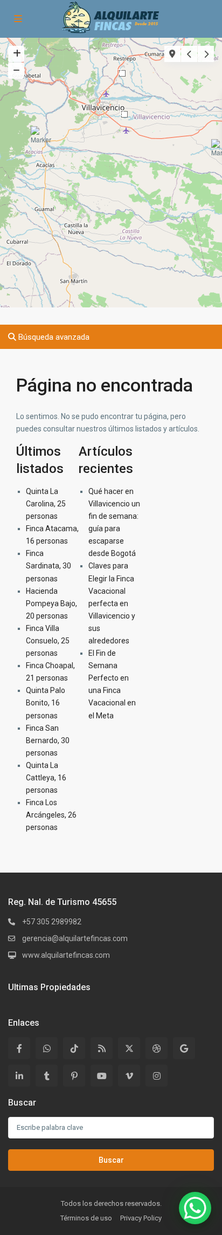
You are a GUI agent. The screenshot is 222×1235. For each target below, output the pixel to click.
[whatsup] (47, 1048)
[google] (184, 1048)
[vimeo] (129, 1076)
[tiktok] (74, 1048)
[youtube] (102, 1076)
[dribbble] (156, 1048)
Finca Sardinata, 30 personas (48, 565)
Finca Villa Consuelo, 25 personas (48, 640)
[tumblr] (47, 1076)
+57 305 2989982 (51, 921)
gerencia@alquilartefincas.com (75, 938)
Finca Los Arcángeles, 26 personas (51, 815)
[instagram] (156, 1076)
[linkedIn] (19, 1076)
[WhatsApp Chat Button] (195, 1208)
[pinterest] (74, 1076)
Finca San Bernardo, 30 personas (48, 740)
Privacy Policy (141, 1218)
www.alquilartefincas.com (66, 955)
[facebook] (19, 1048)
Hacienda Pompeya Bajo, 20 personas (51, 603)
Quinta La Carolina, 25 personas (46, 503)
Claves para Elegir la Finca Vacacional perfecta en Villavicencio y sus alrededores (111, 603)
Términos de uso (86, 1218)
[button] (42, 139)
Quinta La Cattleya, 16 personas (46, 777)
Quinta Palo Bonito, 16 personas (45, 702)
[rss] (102, 1048)
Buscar (111, 1160)
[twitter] (129, 1048)
